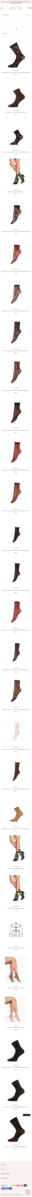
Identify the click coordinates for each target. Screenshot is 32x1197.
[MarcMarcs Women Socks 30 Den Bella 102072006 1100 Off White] (16, 730)
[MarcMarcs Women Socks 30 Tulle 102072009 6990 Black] (16, 332)
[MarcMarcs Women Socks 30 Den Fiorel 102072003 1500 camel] (16, 810)
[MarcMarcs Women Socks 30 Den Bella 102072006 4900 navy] (16, 651)
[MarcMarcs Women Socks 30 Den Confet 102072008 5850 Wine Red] (16, 451)
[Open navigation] (3, 8)
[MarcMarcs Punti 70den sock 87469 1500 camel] (16, 93)
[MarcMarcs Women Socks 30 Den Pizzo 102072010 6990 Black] (16, 213)
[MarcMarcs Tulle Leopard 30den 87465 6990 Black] (16, 1128)
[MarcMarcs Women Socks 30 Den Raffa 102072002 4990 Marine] (16, 54)
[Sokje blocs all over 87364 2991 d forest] (16, 850)
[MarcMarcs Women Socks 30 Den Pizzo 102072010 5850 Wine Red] (16, 252)
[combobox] (16, 15)
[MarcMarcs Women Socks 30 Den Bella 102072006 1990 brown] (16, 691)
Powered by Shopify (15, 1194)
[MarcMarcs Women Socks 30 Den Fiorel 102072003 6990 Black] (16, 133)
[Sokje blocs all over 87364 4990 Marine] (16, 889)
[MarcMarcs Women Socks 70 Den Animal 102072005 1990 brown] (16, 770)
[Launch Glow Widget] (27, 1192)
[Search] (29, 15)
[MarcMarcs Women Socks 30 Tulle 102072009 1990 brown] (16, 372)
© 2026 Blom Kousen (6, 1194)
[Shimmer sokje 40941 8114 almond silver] (16, 1009)
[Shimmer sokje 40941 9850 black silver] (16, 929)
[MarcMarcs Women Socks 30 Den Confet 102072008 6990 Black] (16, 411)
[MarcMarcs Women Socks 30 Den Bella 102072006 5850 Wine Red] (16, 611)
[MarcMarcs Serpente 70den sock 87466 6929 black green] (16, 1088)
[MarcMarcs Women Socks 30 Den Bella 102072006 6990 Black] (16, 571)
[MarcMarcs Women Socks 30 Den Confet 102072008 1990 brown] (16, 492)
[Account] (28, 8)
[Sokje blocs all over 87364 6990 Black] (16, 173)
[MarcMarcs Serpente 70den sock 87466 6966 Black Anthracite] (16, 1048)
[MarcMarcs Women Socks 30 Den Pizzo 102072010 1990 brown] (16, 292)
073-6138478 (17, 3)
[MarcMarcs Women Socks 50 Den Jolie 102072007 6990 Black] (16, 532)
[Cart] (31, 8)
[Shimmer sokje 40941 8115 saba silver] (16, 969)
